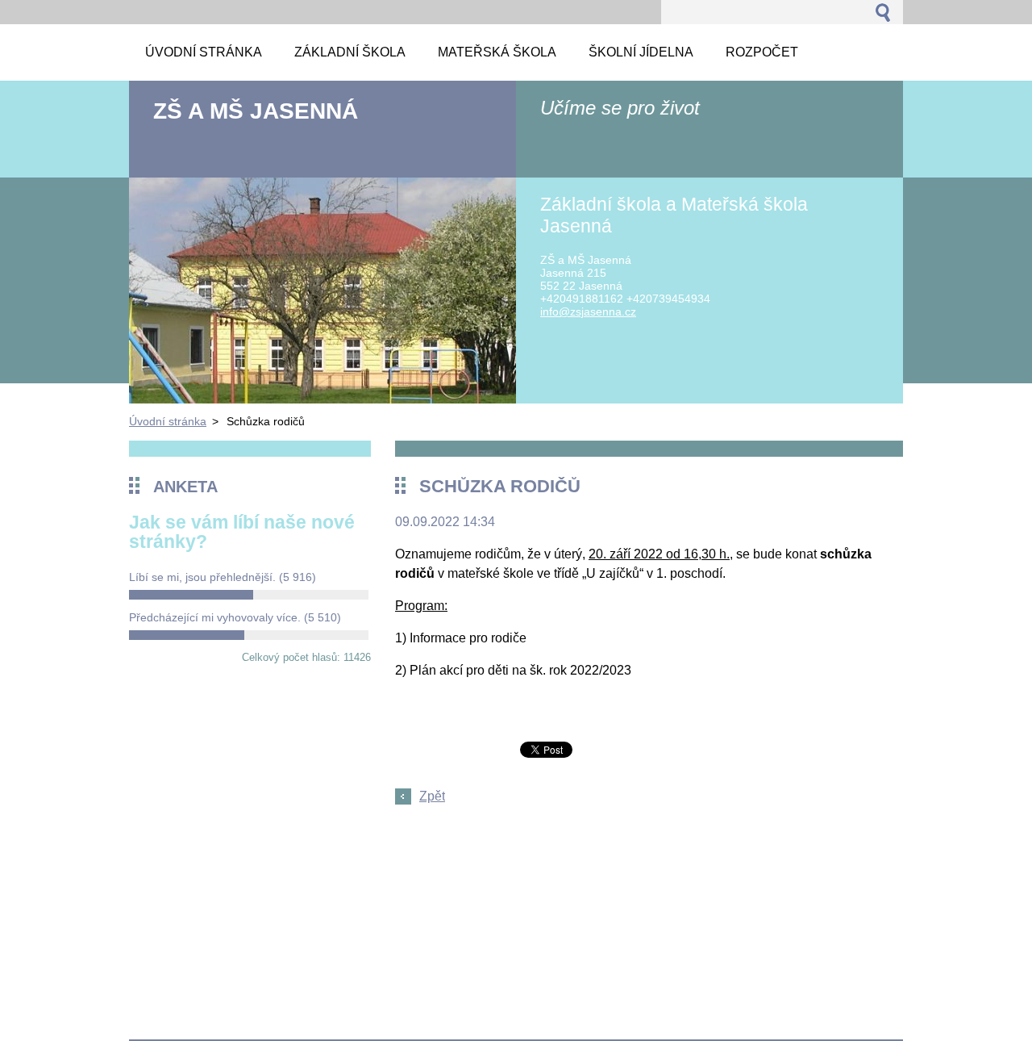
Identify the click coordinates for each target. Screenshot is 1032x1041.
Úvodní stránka (167, 421)
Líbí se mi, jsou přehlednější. (222, 577)
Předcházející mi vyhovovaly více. (235, 617)
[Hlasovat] (248, 595)
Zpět (432, 796)
